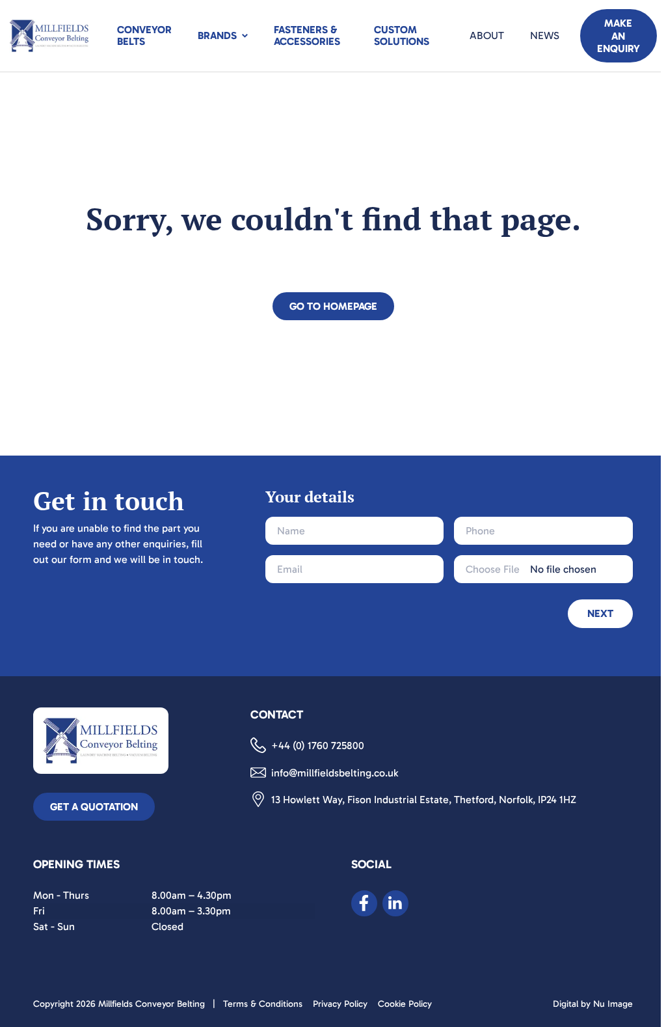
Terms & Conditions (262, 1003)
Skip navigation (35, 73)
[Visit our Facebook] (364, 903)
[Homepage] (49, 35)
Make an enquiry (618, 35)
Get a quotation (94, 807)
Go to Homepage (333, 306)
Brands (217, 35)
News (544, 35)
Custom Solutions (401, 35)
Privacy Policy (340, 1003)
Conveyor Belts (144, 35)
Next (600, 613)
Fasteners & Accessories (307, 35)
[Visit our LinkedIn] (395, 903)
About (487, 35)
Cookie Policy (405, 1003)
